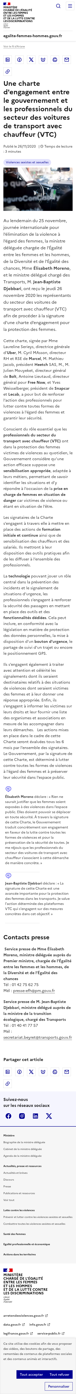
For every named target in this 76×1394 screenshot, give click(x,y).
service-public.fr (49, 1333)
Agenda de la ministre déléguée (22, 1156)
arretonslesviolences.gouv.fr (23, 1316)
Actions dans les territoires (19, 1254)
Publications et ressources (19, 1193)
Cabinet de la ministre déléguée (22, 1149)
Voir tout (8, 1200)
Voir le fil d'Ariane (14, 46)
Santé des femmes (14, 1234)
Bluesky (43, 59)
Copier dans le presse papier (7, 71)
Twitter (31, 59)
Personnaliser (58, 1386)
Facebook (19, 59)
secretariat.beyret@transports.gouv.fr (37, 1037)
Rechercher (58, 6)
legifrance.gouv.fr (16, 1333)
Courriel (66, 59)
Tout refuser (59, 1374)
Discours (8, 1180)
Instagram (22, 1116)
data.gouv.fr (12, 1324)
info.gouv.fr (37, 1324)
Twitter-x (49, 1116)
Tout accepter (31, 1374)
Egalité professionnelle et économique (26, 1244)
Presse (7, 1186)
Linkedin (7, 59)
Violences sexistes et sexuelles (27, 162)
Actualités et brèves (15, 1173)
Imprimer (55, 59)
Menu (70, 6)
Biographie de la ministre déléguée (24, 1142)
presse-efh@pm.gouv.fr (34, 990)
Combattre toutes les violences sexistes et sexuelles (34, 1224)
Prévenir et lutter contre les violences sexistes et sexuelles (37, 1217)
